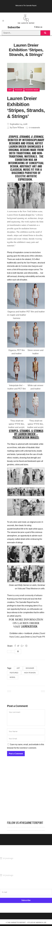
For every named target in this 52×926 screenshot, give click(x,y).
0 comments (34, 127)
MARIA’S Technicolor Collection (13, 853)
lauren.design (29, 626)
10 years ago (8, 858)
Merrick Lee (41, 922)
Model (13, 677)
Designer (30, 668)
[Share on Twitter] (18, 645)
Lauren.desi (24, 214)
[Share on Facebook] (15, 645)
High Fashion (30, 673)
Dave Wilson (18, 127)
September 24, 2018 (18, 124)
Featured (14, 673)
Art (18, 668)
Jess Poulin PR (38, 637)
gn (30, 214)
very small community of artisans (29, 595)
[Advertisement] (26, 790)
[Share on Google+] (22, 645)
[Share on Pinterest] (26, 645)
